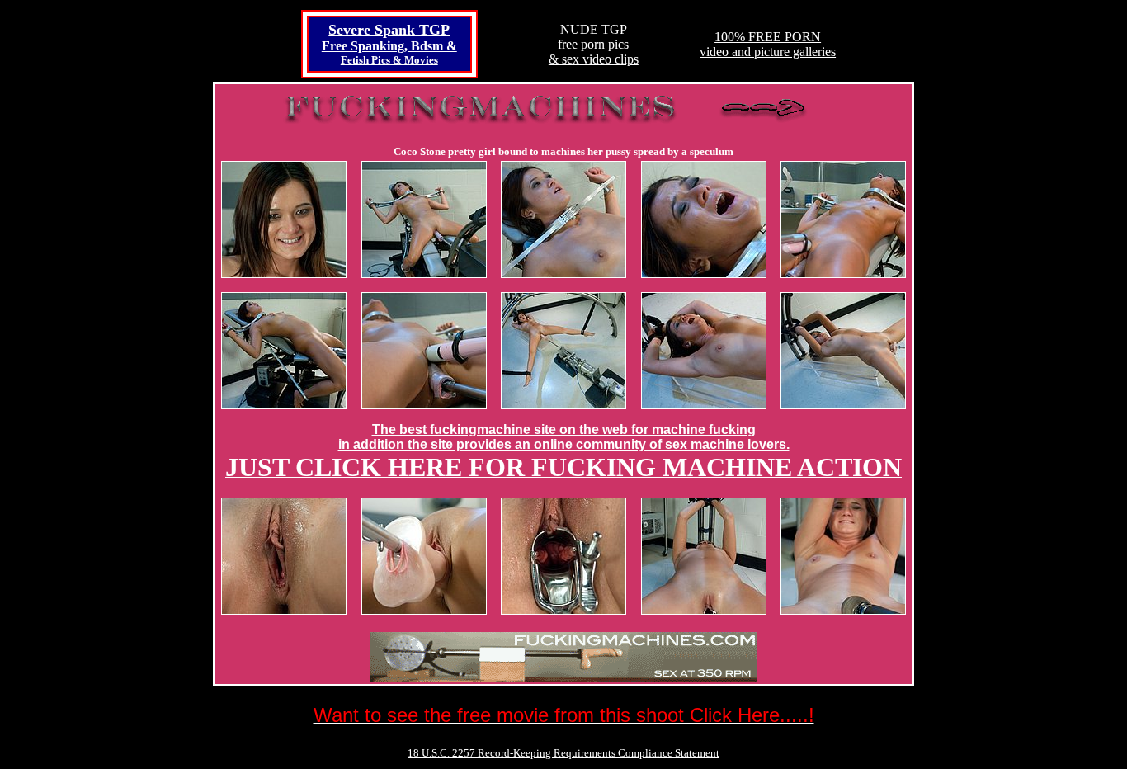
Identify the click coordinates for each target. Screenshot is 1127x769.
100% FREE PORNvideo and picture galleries (768, 44)
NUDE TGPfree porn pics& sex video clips (594, 44)
